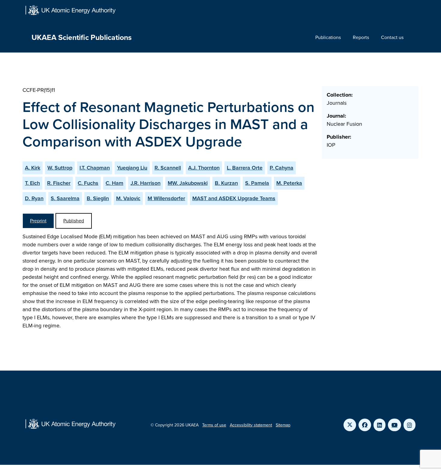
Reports (361, 37)
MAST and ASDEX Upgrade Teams (233, 198)
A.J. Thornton (204, 168)
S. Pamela (257, 183)
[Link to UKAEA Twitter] (350, 425)
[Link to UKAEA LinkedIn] (380, 425)
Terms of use (214, 425)
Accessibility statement (251, 425)
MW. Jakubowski (188, 183)
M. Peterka (289, 183)
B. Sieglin (98, 198)
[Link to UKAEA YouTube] (394, 425)
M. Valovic (128, 198)
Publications (328, 37)
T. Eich (32, 183)
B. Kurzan (226, 183)
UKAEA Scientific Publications (82, 37)
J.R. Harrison (145, 183)
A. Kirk (32, 168)
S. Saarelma (65, 198)
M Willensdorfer (166, 198)
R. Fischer (58, 183)
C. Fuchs (88, 183)
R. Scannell (167, 168)
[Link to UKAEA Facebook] (364, 425)
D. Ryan (34, 198)
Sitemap (283, 425)
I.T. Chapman (95, 168)
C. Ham (114, 183)
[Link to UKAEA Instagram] (410, 425)
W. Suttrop (59, 168)
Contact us (392, 37)
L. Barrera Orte (244, 168)
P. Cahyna (281, 168)
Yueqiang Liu (132, 168)
